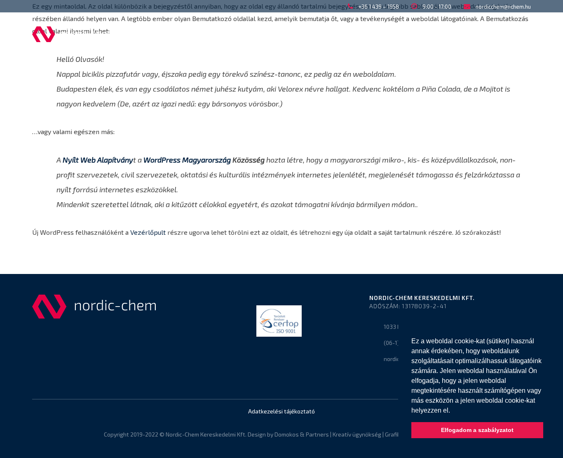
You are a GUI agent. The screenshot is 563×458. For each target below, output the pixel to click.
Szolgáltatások (323, 34)
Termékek (257, 34)
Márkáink (387, 34)
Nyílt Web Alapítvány (98, 159)
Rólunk (206, 34)
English (495, 34)
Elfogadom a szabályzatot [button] (477, 430)
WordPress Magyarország (187, 159)
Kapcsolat (443, 34)
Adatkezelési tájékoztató (281, 411)
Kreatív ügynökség (357, 434)
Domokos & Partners (301, 434)
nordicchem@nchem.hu (503, 6)
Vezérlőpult (148, 232)
